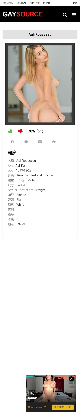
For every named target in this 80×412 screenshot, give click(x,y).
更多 (74, 3)
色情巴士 (34, 3)
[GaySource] (24, 14)
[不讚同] (20, 131)
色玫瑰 (47, 3)
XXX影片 (21, 3)
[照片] (40, 141)
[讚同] (10, 131)
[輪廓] (12, 141)
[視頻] (26, 141)
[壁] (54, 141)
